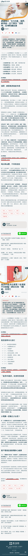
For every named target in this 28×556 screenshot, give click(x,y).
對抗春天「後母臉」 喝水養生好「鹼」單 (12, 249)
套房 (15, 485)
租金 (4, 488)
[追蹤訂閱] (16, 32)
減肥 (17, 210)
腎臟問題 (5, 216)
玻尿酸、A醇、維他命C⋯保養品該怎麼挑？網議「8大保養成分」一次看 (13, 253)
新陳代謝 (5, 213)
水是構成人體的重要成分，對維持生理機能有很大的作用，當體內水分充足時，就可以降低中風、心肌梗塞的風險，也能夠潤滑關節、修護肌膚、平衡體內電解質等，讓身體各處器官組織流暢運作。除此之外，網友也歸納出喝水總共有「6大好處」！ (14, 43)
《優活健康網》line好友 (12, 479)
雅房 (10, 485)
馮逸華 (7, 29)
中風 (17, 213)
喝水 (4, 210)
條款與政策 (17, 552)
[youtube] (15, 551)
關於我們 (11, 552)
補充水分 (11, 210)
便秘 (12, 213)
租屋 (4, 485)
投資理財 (11, 488)
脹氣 (23, 213)
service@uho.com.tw (17, 548)
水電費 (21, 485)
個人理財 (18, 488)
